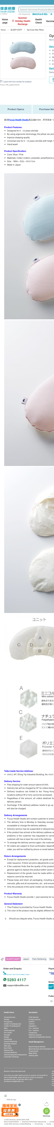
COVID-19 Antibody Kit (12, 1026)
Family (48, 1124)
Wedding (28, 1124)
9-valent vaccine (34, 1019)
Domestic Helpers (10, 1043)
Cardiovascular (9, 1030)
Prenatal (7, 1035)
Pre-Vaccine (8, 1021)
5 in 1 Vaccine (34, 1028)
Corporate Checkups (11, 1057)
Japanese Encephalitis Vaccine (40, 1037)
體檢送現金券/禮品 (40, 14)
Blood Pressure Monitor (37, 1046)
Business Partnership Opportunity (34, 1121)
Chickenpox (33, 1032)
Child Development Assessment (15, 1054)
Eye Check (8, 1048)
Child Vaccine (34, 1017)
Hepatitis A (32, 1026)
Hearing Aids (33, 1055)
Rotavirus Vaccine (35, 1035)
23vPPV (31, 1021)
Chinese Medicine (10, 1052)
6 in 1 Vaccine (34, 1030)
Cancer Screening (10, 1041)
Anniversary (38, 1124)
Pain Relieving (39, 958)
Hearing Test (8, 1050)
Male (5, 1028)
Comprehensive (9, 1017)
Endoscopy (8, 1039)
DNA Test (7, 1046)
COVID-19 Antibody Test (12, 1024)
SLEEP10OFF (13, 958)
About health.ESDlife (11, 1121)
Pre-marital (8, 1032)
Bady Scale (33, 1053)
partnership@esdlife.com (16, 1081)
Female (6, 1019)
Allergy (6, 1037)
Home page (5, 21)
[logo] (7, 14)
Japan (26, 958)
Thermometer (33, 1051)
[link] (10, 1099)
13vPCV (32, 1024)
